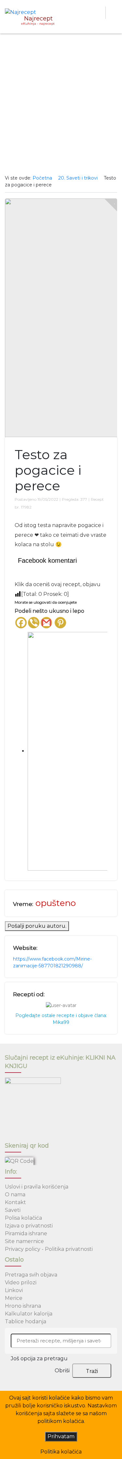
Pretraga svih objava (31, 1275)
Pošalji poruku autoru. (36, 926)
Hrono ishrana (23, 1306)
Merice (13, 1298)
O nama (15, 1194)
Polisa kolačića (23, 1218)
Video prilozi (20, 1282)
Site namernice (24, 1241)
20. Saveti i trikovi (78, 178)
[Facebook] (21, 622)
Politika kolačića (61, 1452)
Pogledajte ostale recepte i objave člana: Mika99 (61, 1018)
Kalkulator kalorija (28, 1314)
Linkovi (14, 1290)
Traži (92, 1371)
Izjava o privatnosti (29, 1226)
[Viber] (33, 622)
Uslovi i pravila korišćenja (36, 1187)
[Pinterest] (60, 622)
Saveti (12, 1210)
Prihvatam (61, 1436)
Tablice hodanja (25, 1321)
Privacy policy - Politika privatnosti (49, 1249)
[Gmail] (46, 622)
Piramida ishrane (26, 1233)
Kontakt (15, 1202)
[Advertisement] (61, 104)
